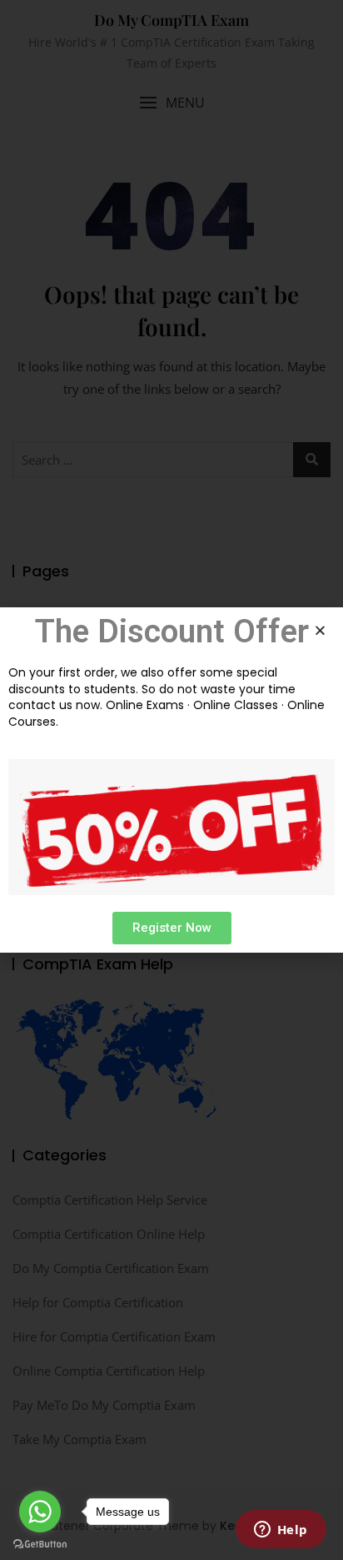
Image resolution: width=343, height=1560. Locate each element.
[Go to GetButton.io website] (40, 1543)
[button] (171, 928)
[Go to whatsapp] (40, 1511)
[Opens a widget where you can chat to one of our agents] (280, 1531)
